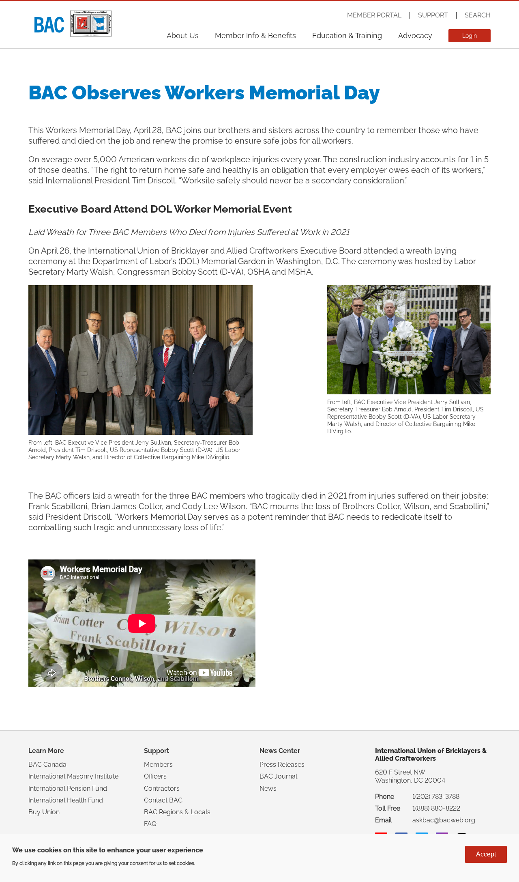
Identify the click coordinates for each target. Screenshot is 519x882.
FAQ (150, 824)
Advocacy (415, 35)
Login (469, 35)
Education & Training (347, 35)
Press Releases (282, 764)
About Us (183, 35)
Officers (155, 776)
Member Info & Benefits (255, 35)
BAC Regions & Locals (177, 812)
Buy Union (44, 812)
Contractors (162, 788)
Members (158, 764)
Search (478, 15)
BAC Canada (47, 764)
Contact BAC (163, 800)
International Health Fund (65, 800)
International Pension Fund (67, 788)
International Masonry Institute (73, 776)
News (268, 788)
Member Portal (374, 15)
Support (433, 15)
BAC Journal (278, 776)
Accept (486, 854)
